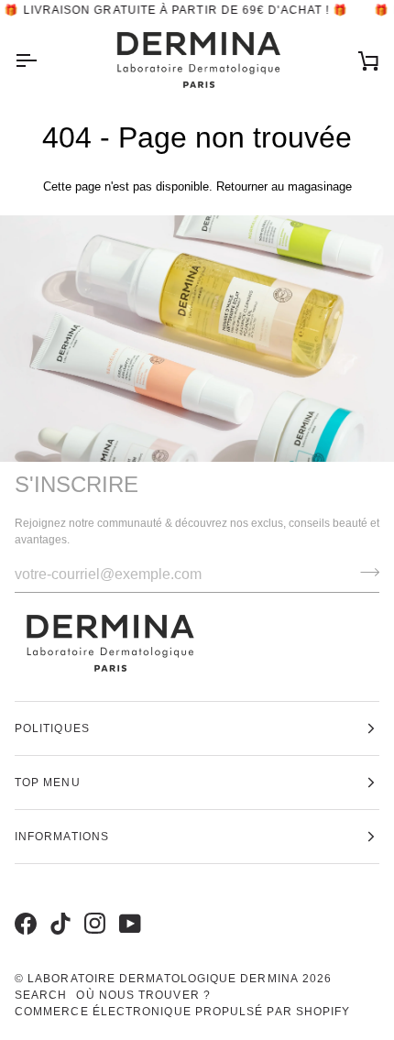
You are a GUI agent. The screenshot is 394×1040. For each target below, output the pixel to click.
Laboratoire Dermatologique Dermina (163, 978)
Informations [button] (62, 836)
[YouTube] (127, 904)
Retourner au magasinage (284, 186)
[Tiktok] (57, 904)
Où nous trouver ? (143, 995)
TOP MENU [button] (48, 782)
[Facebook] (23, 904)
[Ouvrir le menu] (42, 60)
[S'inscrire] (364, 572)
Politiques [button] (52, 728)
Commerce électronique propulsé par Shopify (182, 1011)
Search (41, 995)
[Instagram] (92, 904)
